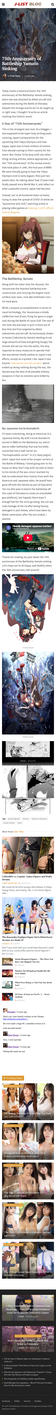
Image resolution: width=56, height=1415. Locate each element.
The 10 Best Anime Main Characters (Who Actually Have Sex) (26, 1273)
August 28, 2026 (32, 1316)
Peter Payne (15, 76)
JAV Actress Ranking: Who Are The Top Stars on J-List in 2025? (27, 1115)
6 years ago (29, 76)
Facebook (6, 1401)
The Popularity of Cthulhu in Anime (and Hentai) (24, 1378)
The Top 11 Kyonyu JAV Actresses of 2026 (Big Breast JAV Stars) (25, 1194)
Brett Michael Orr (10, 883)
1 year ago (16, 944)
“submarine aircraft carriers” (26, 363)
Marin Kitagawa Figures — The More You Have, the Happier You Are (34, 960)
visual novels (9, 823)
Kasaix (22, 1316)
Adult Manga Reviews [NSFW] (28, 1336)
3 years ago (20, 1000)
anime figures (14, 819)
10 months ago (25, 883)
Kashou (6, 944)
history (26, 819)
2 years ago (20, 977)
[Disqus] (28, 1041)
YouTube (37, 1401)
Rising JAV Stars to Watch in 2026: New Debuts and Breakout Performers (24, 1154)
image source (28, 647)
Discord (27, 1401)
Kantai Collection (39, 819)
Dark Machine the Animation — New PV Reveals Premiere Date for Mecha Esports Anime (28, 1384)
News (28, 1301)
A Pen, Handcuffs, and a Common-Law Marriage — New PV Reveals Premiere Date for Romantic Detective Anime (28, 1309)
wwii (20, 823)
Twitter (17, 1401)
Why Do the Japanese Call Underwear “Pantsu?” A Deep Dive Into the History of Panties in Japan (27, 1373)
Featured (8, 871)
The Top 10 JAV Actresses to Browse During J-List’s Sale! (28, 1234)
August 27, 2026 (33, 1348)
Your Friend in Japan (13, 1086)
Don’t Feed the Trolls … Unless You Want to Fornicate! (28, 1342)
